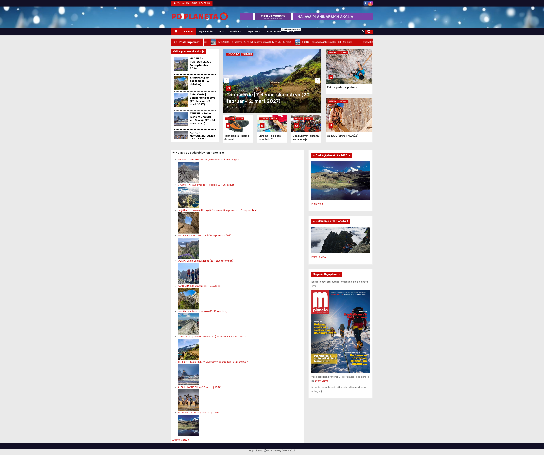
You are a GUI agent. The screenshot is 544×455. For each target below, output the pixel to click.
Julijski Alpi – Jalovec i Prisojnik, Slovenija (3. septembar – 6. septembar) (217, 210)
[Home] (176, 31)
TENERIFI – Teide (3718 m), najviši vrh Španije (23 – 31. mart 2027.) (203, 118)
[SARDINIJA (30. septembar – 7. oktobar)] (188, 298)
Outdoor (235, 31)
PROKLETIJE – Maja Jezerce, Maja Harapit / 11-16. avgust (208, 159)
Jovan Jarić (250, 107)
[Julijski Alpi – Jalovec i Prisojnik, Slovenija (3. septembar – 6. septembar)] (188, 222)
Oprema (240, 119)
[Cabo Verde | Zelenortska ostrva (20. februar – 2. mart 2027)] (188, 349)
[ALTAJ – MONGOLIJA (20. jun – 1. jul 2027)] (188, 399)
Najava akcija (233, 54)
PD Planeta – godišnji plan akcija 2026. (199, 412)
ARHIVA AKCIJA (180, 440)
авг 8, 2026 (236, 107)
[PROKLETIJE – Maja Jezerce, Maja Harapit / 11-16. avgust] (188, 172)
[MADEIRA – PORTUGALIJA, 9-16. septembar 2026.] (188, 248)
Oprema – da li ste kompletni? (270, 137)
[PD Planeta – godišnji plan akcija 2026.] (188, 425)
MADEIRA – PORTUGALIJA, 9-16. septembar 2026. (201, 63)
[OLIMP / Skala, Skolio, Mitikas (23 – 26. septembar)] (188, 273)
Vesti (221, 31)
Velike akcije (247, 54)
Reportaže (253, 31)
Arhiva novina (275, 30)
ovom (321, 380)
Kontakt (291, 31)
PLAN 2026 (317, 204)
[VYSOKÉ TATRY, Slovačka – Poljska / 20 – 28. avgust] (188, 197)
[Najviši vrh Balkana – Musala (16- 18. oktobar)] (188, 324)
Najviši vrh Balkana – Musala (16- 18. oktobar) (203, 311)
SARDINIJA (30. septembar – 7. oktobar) (199, 81)
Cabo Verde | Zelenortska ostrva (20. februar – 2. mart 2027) (202, 99)
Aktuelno (230, 119)
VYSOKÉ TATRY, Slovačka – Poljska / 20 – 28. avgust (206, 184)
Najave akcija (206, 31)
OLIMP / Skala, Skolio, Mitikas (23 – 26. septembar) (205, 260)
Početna (188, 31)
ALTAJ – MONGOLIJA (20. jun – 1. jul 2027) (202, 136)
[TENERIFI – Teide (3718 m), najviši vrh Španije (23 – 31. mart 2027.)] (188, 374)
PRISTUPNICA (318, 257)
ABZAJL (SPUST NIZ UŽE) (342, 135)
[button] (363, 31)
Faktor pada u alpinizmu (342, 87)
